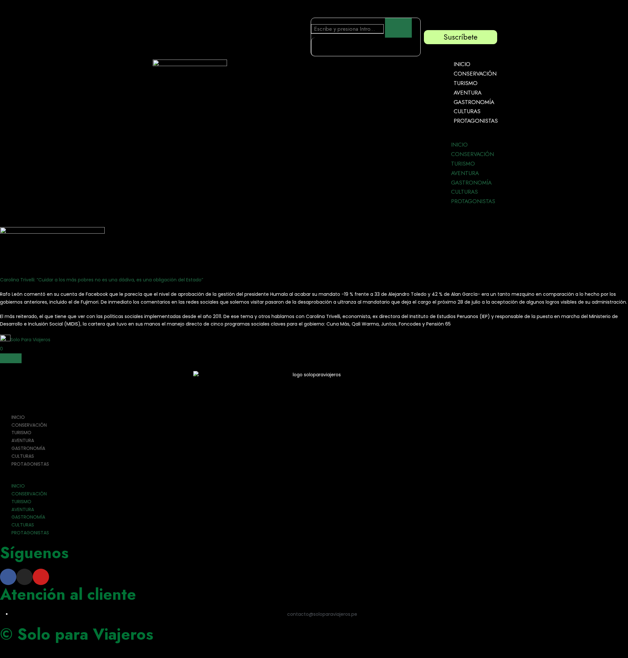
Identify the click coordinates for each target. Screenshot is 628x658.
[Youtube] (41, 577)
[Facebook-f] (8, 577)
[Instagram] (24, 577)
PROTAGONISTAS (476, 121)
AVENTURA (467, 93)
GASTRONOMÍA (474, 102)
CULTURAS (467, 111)
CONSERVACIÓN (475, 74)
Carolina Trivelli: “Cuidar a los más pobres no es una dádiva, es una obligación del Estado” (101, 279)
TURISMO (466, 83)
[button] (470, 136)
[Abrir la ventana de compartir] (11, 358)
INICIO (462, 64)
